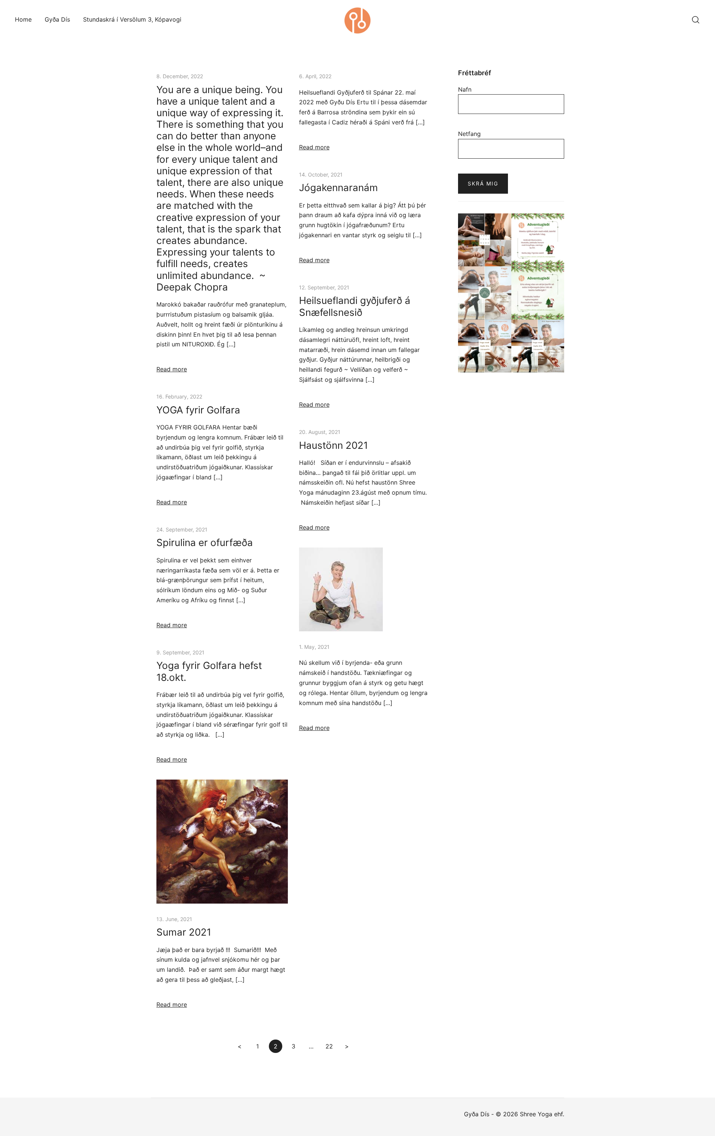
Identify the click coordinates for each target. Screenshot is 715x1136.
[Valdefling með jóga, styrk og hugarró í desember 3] (484, 293)
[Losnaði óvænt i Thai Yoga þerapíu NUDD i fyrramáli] (484, 240)
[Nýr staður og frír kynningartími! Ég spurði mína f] (538, 346)
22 (329, 1046)
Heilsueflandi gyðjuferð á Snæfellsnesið (354, 306)
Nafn (464, 89)
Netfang (469, 133)
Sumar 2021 (183, 932)
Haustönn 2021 (333, 445)
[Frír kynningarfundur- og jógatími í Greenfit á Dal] (484, 346)
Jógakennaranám (338, 187)
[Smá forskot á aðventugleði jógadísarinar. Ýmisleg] (538, 293)
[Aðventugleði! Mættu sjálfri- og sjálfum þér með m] (538, 240)
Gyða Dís (57, 19)
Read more (171, 369)
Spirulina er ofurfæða (204, 542)
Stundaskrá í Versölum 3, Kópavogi (132, 19)
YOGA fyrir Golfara (198, 410)
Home (23, 19)
